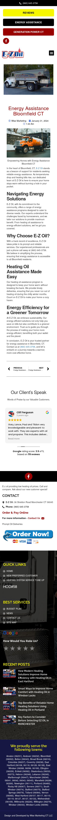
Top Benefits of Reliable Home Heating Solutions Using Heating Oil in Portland (36, 706)
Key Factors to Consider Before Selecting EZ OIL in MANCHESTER (33, 720)
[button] (51, 52)
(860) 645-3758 (27, 346)
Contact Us (34, 518)
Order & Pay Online (15, 512)
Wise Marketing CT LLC (41, 815)
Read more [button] (14, 438)
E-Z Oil (39, 168)
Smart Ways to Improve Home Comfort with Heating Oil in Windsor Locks (35, 692)
